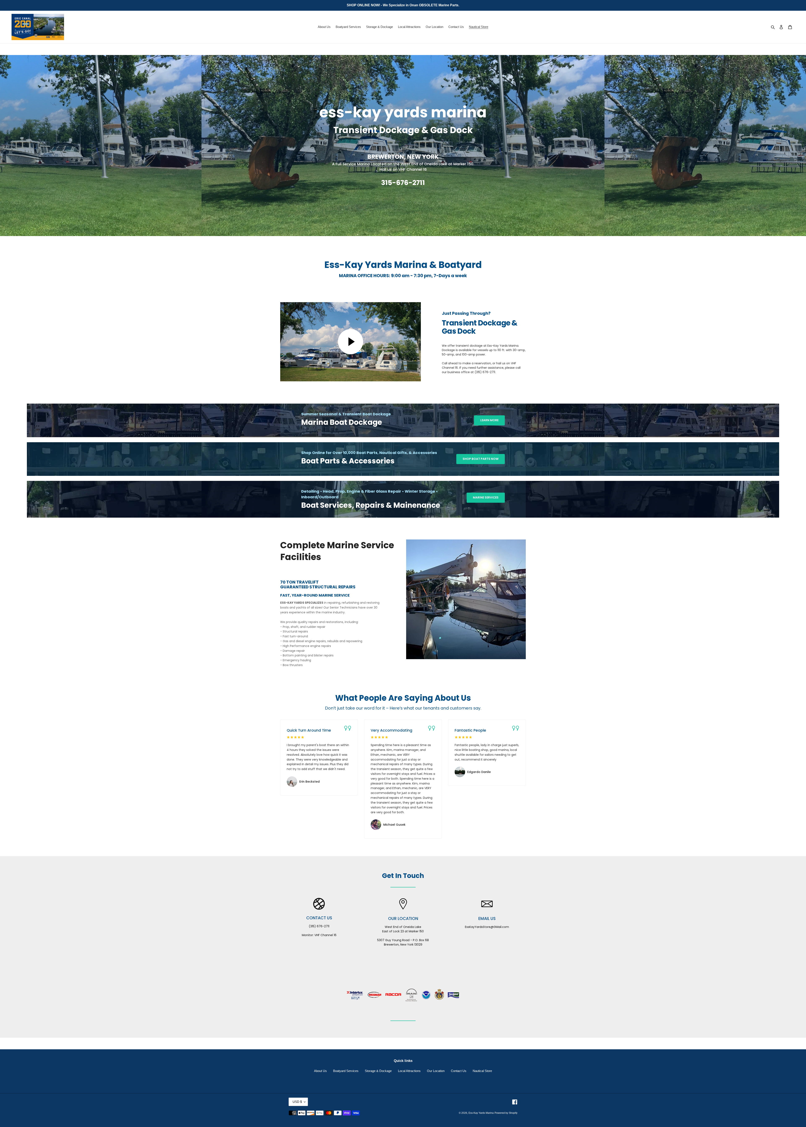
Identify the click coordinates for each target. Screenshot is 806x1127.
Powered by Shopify (506, 1112)
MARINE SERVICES (486, 497)
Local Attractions (409, 1071)
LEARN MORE (489, 420)
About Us (320, 1071)
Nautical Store (482, 1071)
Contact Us (458, 1071)
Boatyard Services (346, 1071)
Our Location (436, 1071)
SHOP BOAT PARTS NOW (481, 459)
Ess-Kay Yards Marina (481, 1112)
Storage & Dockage (378, 1071)
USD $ (297, 1101)
